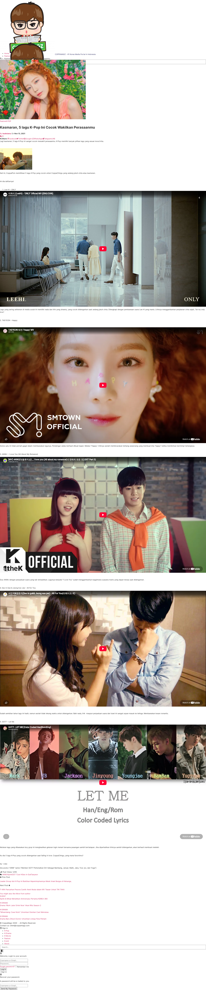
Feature (3, 121)
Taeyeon (34, 874)
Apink (9, 874)
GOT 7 (14, 874)
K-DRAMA (4, 903)
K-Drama (7, 933)
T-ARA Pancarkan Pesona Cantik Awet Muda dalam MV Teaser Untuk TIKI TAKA (32, 889)
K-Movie (7, 936)
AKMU (4, 874)
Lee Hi (19, 874)
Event (6, 941)
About (6, 943)
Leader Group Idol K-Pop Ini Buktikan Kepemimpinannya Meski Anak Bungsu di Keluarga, (35, 881)
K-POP (8, 121)
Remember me (23, 967)
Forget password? (7, 966)
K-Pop (6, 931)
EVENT (3, 896)
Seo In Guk (26, 874)
